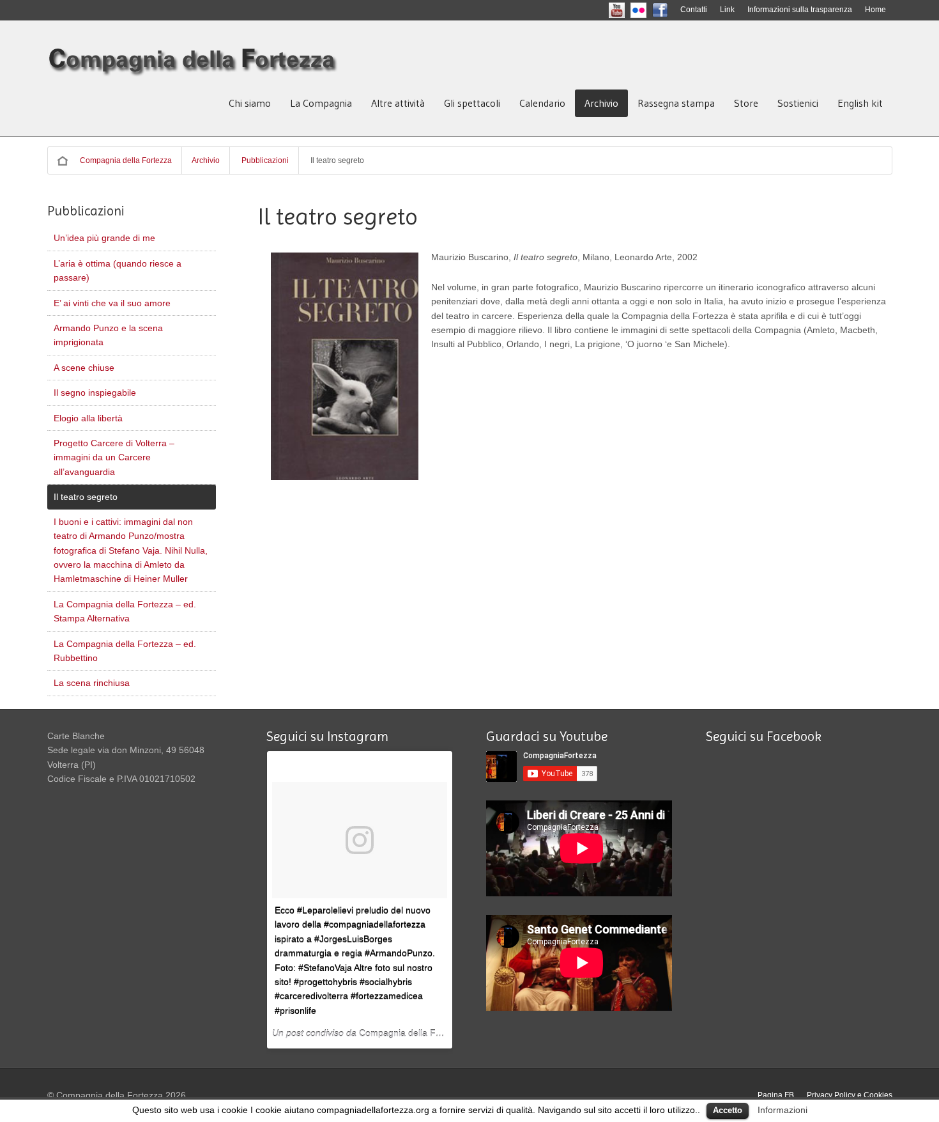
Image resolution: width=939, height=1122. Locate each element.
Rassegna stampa (676, 103)
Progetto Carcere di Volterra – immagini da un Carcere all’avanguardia (114, 457)
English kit (860, 103)
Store (746, 103)
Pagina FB (776, 1095)
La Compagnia (321, 103)
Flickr (649, 9)
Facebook (671, 9)
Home (875, 9)
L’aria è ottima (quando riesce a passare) (117, 270)
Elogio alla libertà (88, 418)
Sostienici (797, 103)
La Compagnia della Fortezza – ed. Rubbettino (125, 651)
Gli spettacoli (472, 103)
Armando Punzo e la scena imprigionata (108, 335)
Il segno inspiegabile (95, 392)
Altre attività (398, 103)
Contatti (693, 9)
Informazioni (782, 1110)
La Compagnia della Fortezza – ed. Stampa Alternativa (125, 611)
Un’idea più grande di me (104, 238)
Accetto (727, 1110)
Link (727, 9)
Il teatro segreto (86, 497)
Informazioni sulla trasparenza (799, 9)
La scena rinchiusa (92, 683)
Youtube (627, 9)
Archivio (601, 103)
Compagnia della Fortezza (126, 160)
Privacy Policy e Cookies (849, 1095)
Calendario (542, 103)
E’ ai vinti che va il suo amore (112, 303)
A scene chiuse (84, 367)
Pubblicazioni (265, 160)
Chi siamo (250, 103)
